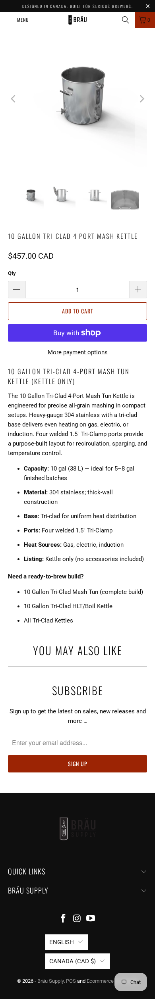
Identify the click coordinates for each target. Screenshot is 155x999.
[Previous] (14, 99)
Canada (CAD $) (72, 961)
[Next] (141, 99)
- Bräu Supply (49, 981)
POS (71, 981)
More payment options (78, 352)
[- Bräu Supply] (77, 20)
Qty (12, 273)
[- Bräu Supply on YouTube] (91, 919)
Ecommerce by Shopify (112, 981)
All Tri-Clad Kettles (48, 620)
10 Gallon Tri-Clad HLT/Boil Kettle (68, 606)
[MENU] (3, 20)
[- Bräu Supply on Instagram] (77, 919)
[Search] (125, 20)
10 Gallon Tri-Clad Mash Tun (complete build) (83, 592)
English (61, 942)
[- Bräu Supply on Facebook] (63, 919)
